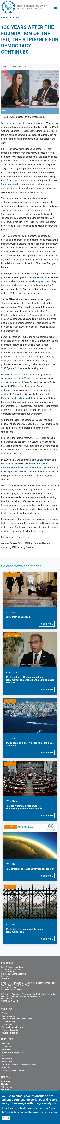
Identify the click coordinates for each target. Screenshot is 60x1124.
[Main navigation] (55, 7)
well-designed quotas (41, 281)
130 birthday (28, 378)
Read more (45, 623)
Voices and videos (10, 17)
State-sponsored (9, 184)
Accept (6, 1118)
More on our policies (48, 1112)
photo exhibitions (20, 398)
